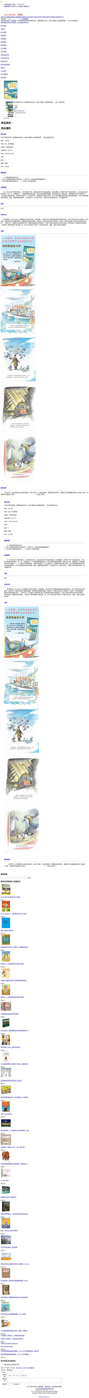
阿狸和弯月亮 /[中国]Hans (8, 1197)
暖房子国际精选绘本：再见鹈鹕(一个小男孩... (15, 1097)
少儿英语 (3, 71)
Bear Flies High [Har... (7, 1346)
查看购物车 (7, 6)
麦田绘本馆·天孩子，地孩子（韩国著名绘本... (15, 947)
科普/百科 (30, 17)
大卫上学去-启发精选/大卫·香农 (10, 897)
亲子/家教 (4, 48)
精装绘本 (12, 17)
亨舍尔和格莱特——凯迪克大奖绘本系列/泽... (15, 1214)
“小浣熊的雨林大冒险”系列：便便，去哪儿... (14, 1330)
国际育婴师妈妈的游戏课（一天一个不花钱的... (15, 1354)
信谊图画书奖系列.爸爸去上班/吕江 (11, 1080)
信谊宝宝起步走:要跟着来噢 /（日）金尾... (13, 1314)
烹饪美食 (3, 77)
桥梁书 (53, 17)
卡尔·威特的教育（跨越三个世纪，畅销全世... (15, 1064)
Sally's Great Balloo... (7, 1114)
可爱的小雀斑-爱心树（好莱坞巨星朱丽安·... (14, 980)
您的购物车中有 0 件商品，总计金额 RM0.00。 (15, 22)
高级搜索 (25, 19)
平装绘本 (24, 17)
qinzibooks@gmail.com (46, 1388)
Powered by (44, 1396)
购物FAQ (26, 6)
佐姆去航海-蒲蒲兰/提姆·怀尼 (10, 1014)
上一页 (23, 1368)
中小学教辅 (4, 74)
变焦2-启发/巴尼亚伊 (7, 930)
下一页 (27, 1368)
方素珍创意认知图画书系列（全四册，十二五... (15, 1264)
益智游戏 (18, 17)
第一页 (18, 1368)
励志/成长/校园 (5, 64)
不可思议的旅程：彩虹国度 (9, 1247)
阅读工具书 (4, 61)
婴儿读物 (3, 25)
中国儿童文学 (38, 17)
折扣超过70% (60, 17)
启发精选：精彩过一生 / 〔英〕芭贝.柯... (13, 1147)
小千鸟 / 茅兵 (5, 1180)
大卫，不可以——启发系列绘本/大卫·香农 (14, 913)
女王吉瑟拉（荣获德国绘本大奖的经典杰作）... (15, 1030)
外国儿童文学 (46, 17)
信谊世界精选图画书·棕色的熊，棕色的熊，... (15, 1164)
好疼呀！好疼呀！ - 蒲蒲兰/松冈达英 (12, 1338)
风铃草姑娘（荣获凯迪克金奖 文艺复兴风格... (15, 1297)
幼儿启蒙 (6, 17)
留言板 (21, 6)
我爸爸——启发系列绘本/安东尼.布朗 (12, 997)
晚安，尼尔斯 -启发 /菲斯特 (9, 1230)
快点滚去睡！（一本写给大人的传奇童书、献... (15, 1130)
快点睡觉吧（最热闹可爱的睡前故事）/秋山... (15, 1280)
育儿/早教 (4, 51)
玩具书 (3, 29)
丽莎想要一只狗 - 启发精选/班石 (10, 1047)
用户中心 (15, 6)
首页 (2, 17)
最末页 (32, 1368)
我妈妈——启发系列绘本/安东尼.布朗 (12, 964)
